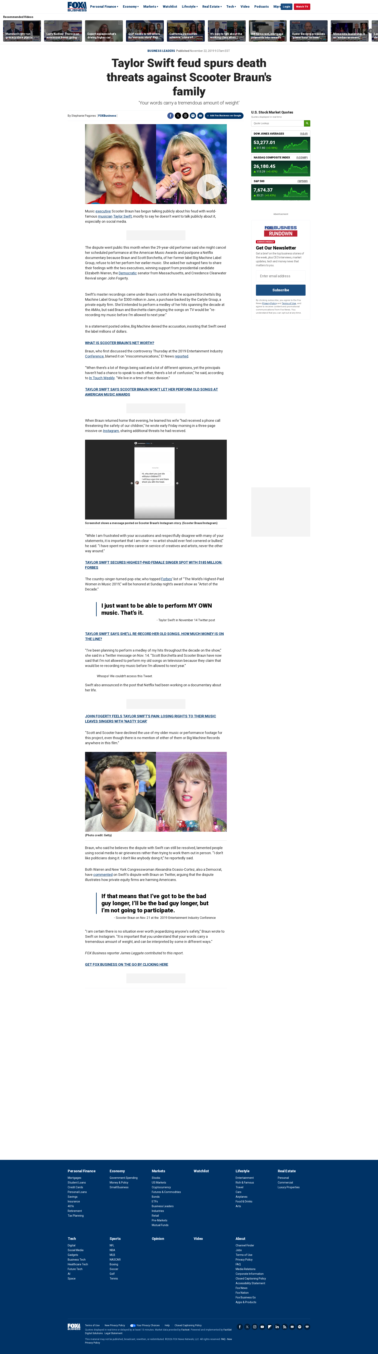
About (240, 1239)
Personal (283, 1177)
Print (193, 116)
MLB (112, 1254)
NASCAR (115, 1259)
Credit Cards (75, 1187)
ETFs (155, 1201)
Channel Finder (245, 1245)
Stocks (156, 1177)
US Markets (159, 1182)
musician (105, 216)
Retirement (75, 1210)
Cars (238, 1192)
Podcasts (261, 6)
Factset (185, 1329)
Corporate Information (250, 1273)
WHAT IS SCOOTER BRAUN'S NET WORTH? (119, 343)
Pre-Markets (159, 1220)
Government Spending (124, 1177)
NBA (112, 1250)
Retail (155, 1215)
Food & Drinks (244, 1201)
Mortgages (74, 1177)
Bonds (156, 1196)
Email (200, 116)
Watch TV (302, 6)
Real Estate (211, 6)
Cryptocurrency (161, 1187)
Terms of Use (289, 303)
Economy (130, 6)
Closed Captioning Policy (251, 1278)
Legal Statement (113, 1333)
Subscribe (280, 290)
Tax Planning (76, 1215)
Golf (112, 1273)
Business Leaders (161, 50)
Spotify (299, 1327)
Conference (94, 356)
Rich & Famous (245, 1182)
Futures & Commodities (166, 1192)
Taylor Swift (122, 216)
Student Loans (77, 1182)
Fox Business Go (246, 1297)
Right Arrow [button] (370, 31)
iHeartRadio (307, 1327)
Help (167, 1325)
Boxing (114, 1264)
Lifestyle (189, 6)
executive (103, 211)
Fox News (241, 1288)
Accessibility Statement (250, 1283)
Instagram (111, 431)
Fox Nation (242, 1292)
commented (103, 875)
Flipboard (270, 1327)
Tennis (114, 1278)
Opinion (158, 1239)
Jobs (239, 1250)
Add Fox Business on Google (225, 115)
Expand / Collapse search (276, 7)
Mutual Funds (160, 1225)
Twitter (178, 116)
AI (69, 1273)
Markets (149, 6)
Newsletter (292, 1327)
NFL (112, 1245)
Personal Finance (103, 6)
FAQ (238, 1264)
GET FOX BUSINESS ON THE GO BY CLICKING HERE (126, 964)
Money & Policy (119, 1182)
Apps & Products (246, 1302)
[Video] (156, 164)
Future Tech (75, 1269)
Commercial (285, 1182)
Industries (158, 1210)
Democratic (128, 273)
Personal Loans (77, 1192)
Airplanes (241, 1196)
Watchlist (170, 6)
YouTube (262, 1327)
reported (181, 356)
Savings (73, 1196)
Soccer (114, 1269)
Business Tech (77, 1259)
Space (72, 1278)
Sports (115, 1239)
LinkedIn (277, 1327)
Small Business (119, 1187)
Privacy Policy (269, 303)
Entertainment (245, 1177)
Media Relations (246, 1269)
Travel (239, 1187)
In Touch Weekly (102, 378)
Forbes (166, 579)
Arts (238, 1206)
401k (71, 1206)
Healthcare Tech (78, 1264)
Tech (230, 6)
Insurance (74, 1201)
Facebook (170, 116)
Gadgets (73, 1254)
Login (286, 6)
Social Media (75, 1250)
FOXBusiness (107, 115)
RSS (285, 1327)
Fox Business (77, 6)
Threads (185, 116)
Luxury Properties (289, 1187)
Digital (71, 1245)
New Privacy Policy (115, 1325)
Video (245, 6)
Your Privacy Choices (148, 1325)
